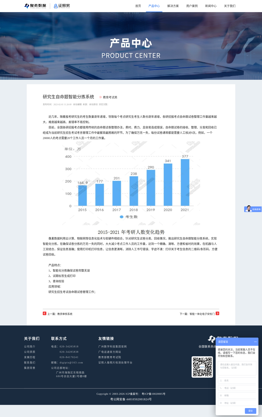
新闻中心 (211, 5)
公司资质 (29, 352)
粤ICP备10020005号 (154, 394)
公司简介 (29, 346)
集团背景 (29, 368)
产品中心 (154, 5)
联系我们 (29, 362)
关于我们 (229, 5)
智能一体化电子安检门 (202, 314)
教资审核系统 (64, 314)
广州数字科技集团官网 (112, 346)
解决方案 (173, 5)
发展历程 (29, 357)
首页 (138, 5)
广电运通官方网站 (109, 352)
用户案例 (192, 5)
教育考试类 (110, 97)
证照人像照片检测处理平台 (115, 362)
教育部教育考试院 (109, 357)
